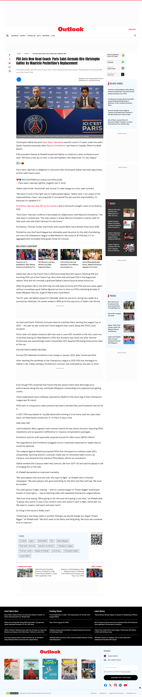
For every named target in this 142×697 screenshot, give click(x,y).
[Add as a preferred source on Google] (10, 71)
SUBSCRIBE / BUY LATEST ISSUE (121, 677)
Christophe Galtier (71, 551)
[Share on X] (10, 59)
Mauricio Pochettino (56, 145)
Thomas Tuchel (25, 551)
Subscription (113, 656)
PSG (51, 541)
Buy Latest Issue (114, 660)
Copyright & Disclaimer (116, 693)
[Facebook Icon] (105, 685)
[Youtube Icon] (125, 685)
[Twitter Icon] (110, 685)
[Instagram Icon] (115, 685)
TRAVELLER (31, 36)
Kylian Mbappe (62, 541)
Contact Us (102, 693)
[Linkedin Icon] (120, 685)
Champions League (65, 546)
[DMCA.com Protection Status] (12, 693)
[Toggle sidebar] (7, 35)
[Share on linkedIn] (10, 63)
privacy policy (126, 671)
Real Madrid (42, 541)
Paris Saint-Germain (52, 142)
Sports (26, 54)
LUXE (53, 36)
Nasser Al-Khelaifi (41, 551)
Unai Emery (56, 551)
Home (19, 54)
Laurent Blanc (25, 556)
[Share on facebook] (10, 55)
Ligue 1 (31, 541)
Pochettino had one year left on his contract (37, 206)
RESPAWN (45, 36)
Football (23, 541)
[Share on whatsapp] (10, 67)
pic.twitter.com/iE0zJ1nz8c (49, 179)
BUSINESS (15, 36)
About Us (94, 693)
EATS (39, 36)
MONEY (23, 36)
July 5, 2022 (60, 183)
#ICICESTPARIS (29, 179)
